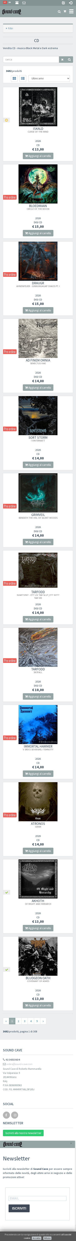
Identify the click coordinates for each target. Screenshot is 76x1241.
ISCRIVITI (19, 1208)
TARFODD (38, 594)
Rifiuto (47, 1238)
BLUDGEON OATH (38, 979)
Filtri (10, 28)
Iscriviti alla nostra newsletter (23, 1133)
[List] (22, 78)
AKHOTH (38, 902)
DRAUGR (38, 284)
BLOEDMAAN (38, 207)
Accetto (36, 1238)
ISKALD (38, 129)
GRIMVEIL (38, 516)
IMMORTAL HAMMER (38, 747)
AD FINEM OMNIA (38, 361)
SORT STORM (38, 438)
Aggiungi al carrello (39, 156)
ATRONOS (38, 824)
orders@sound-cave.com (19, 1064)
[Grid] (14, 78)
